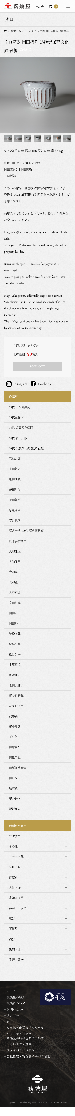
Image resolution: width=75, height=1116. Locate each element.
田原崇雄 (15, 757)
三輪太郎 (15, 458)
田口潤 (13, 778)
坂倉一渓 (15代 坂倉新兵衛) (26, 530)
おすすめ (15, 836)
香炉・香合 (16, 959)
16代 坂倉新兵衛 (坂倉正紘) (26, 448)
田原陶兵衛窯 (17, 768)
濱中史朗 (15, 726)
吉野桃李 (15, 520)
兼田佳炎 (15, 479)
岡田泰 (13, 613)
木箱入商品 (16, 898)
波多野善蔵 (16, 695)
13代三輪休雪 (17, 417)
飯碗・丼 (15, 949)
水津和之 (15, 675)
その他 (13, 846)
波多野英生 (16, 706)
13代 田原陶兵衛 (19, 407)
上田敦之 (15, 469)
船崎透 (13, 788)
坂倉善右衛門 (17, 541)
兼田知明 (15, 500)
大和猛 (13, 582)
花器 (12, 918)
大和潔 (13, 572)
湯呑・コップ (17, 908)
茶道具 (13, 928)
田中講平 (15, 747)
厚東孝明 (15, 510)
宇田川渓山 (16, 603)
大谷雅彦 (15, 592)
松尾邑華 (15, 644)
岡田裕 (13, 623)
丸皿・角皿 (16, 867)
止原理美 (15, 664)
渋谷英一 (15, 716)
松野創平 (15, 654)
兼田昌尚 (15, 489)
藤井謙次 (15, 798)
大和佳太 (15, 551)
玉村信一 (15, 737)
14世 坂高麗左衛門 (21, 427)
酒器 (12, 939)
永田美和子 (16, 685)
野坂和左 (15, 809)
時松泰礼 (15, 633)
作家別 (13, 877)
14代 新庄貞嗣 (18, 438)
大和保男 (15, 561)
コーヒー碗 (16, 856)
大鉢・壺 (15, 887)
